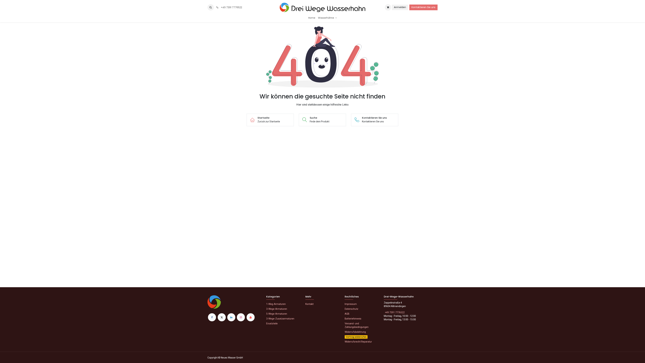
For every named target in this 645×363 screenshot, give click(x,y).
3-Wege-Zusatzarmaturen (280, 318)
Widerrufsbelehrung (355, 332)
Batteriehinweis (353, 318)
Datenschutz (351, 309)
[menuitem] (312, 18)
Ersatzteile (272, 323)
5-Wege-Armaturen (276, 313)
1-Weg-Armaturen (276, 304)
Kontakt (309, 304)
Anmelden (400, 7)
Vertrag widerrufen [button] (356, 336)
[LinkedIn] (231, 317)
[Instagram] (241, 317)
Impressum (351, 304)
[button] (210, 7)
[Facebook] (212, 317)
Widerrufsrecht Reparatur (358, 341)
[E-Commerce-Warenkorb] (388, 7)
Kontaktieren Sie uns (423, 7)
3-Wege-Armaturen (276, 309)
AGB (347, 313)
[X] (222, 317)
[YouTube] (251, 317)
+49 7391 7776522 (231, 7)
